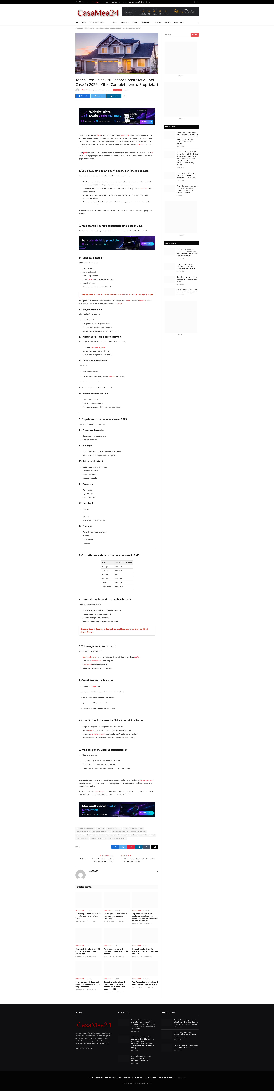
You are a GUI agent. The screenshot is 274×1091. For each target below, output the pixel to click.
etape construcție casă (138, 831)
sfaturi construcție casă (98, 838)
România (142, 300)
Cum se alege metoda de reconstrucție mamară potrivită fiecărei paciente (186, 266)
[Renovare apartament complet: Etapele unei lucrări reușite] (117, 935)
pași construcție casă (131, 835)
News (85, 28)
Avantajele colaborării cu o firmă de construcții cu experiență (115, 915)
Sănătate (158, 22)
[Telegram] (68, 133)
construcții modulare (83, 831)
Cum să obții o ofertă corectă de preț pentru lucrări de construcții (87, 951)
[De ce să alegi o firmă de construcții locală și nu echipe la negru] (145, 935)
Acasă (84, 22)
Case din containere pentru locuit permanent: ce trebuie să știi (187, 279)
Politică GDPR (150, 1078)
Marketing (146, 22)
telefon (136, 657)
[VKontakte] (68, 128)
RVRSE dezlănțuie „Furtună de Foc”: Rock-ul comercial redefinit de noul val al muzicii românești (187, 189)
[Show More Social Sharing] (124, 96)
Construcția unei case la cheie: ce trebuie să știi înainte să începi (88, 915)
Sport (167, 22)
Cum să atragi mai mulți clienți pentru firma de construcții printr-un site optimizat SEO (114, 985)
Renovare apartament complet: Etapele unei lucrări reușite (116, 951)
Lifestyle (135, 22)
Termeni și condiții (113, 1078)
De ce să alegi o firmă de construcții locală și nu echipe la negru (145, 951)
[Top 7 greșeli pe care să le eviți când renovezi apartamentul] (145, 968)
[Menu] (77, 22)
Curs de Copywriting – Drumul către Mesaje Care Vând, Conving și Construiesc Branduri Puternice (127, 2)
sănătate (112, 376)
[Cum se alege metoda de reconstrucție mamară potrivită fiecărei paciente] (169, 266)
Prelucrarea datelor (133, 1078)
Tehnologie (178, 22)
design (89, 730)
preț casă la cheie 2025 (147, 835)
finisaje (119, 303)
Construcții (113, 22)
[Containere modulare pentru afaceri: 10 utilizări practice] (169, 292)
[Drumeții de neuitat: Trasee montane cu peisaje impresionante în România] (169, 175)
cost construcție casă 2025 (101, 831)
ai (152, 153)
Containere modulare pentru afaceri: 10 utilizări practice (187, 291)
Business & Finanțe (96, 22)
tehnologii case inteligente (117, 838)
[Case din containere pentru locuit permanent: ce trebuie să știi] (169, 279)
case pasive (100, 828)
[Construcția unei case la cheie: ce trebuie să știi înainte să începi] (88, 900)
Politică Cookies (95, 1078)
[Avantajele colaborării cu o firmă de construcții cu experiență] (117, 900)
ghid (85, 153)
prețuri (140, 144)
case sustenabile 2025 (114, 828)
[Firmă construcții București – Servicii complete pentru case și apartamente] (88, 968)
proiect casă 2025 (82, 838)
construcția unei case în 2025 (133, 828)
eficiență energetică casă (121, 831)
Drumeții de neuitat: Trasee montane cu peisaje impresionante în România (187, 175)
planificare (125, 135)
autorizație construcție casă (85, 828)
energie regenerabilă (97, 734)
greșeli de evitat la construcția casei (88, 835)
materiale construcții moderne (112, 835)
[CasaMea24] (98, 12)
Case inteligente (89, 657)
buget (94, 686)
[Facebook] (68, 112)
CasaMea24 (86, 90)
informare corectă (145, 780)
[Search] (198, 22)
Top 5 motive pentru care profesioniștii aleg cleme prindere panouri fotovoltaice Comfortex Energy (145, 917)
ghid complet (100, 791)
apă (90, 279)
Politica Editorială (167, 1078)
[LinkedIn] (68, 122)
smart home (144, 188)
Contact (181, 1078)
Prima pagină (79, 28)
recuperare (96, 661)
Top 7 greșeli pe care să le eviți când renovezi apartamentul (145, 983)
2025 (99, 135)
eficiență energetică (98, 347)
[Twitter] (68, 117)
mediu (128, 300)
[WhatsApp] (68, 139)
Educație (124, 22)
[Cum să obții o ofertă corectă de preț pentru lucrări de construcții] (88, 935)
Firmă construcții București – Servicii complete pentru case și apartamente (87, 984)
